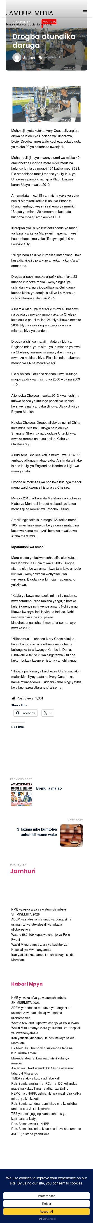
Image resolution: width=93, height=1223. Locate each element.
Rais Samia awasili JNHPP (30, 1123)
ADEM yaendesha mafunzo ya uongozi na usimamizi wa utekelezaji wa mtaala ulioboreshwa (41, 924)
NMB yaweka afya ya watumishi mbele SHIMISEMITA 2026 (38, 1000)
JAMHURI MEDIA (29, 13)
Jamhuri (29, 57)
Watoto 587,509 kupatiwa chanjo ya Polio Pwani (45, 1022)
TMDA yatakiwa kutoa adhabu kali (35, 1078)
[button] (85, 11)
